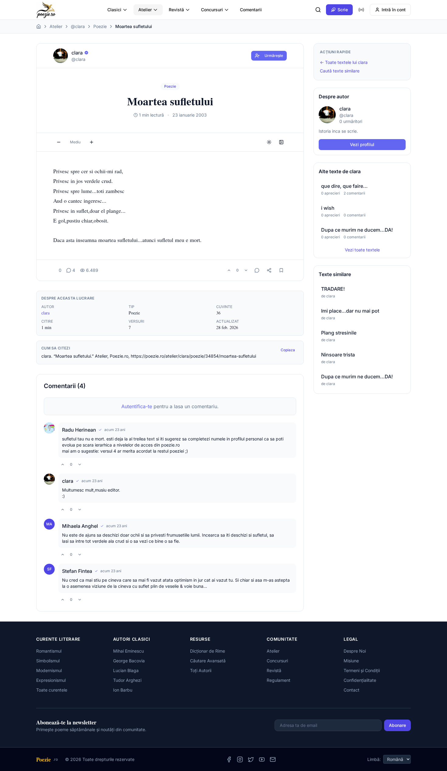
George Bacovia (129, 660)
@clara (78, 26)
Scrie (343, 9)
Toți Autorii (200, 670)
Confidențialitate (360, 680)
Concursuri (212, 9)
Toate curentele (51, 689)
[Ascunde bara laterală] (281, 142)
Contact (351, 689)
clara (45, 313)
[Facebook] (229, 759)
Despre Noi (355, 651)
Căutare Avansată (208, 660)
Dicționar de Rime (207, 651)
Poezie (100, 26)
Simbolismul (48, 660)
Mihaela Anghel (80, 526)
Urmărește (274, 55)
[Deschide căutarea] (318, 9)
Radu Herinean (79, 430)
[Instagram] (240, 759)
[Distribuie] (269, 270)
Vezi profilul (362, 144)
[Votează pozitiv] (229, 270)
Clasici (114, 9)
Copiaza (288, 350)
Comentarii (251, 9)
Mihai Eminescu (128, 651)
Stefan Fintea (77, 571)
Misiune (351, 660)
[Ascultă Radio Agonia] (361, 9)
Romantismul (48, 651)
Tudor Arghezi (127, 680)
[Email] (273, 759)
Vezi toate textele (362, 249)
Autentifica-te (136, 406)
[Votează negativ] (246, 270)
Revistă (176, 9)
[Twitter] (251, 759)
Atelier (145, 9)
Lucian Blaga (126, 670)
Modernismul (49, 670)
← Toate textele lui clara (344, 62)
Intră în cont (394, 9)
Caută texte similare (339, 70)
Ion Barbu (122, 689)
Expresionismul (51, 680)
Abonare (397, 725)
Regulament (278, 680)
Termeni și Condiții (362, 670)
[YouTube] (262, 759)
